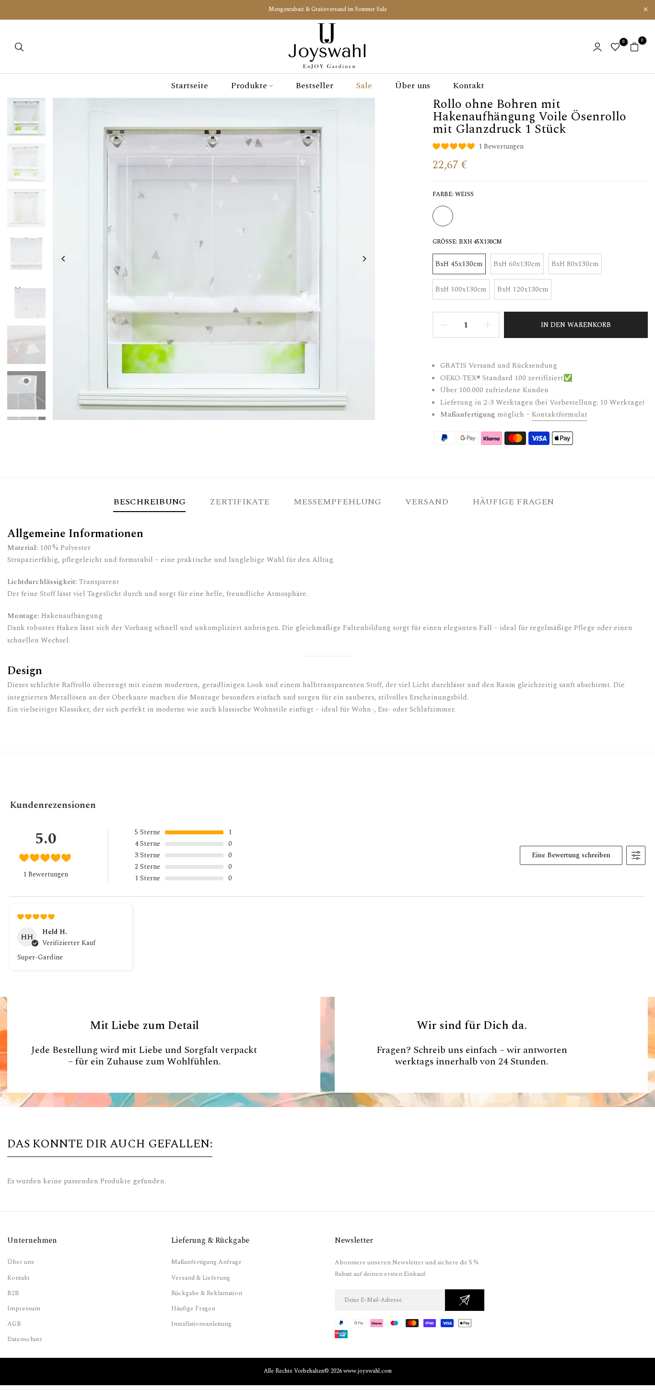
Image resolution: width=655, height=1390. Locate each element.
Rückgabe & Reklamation (206, 1293)
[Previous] (71, 258)
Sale (364, 85)
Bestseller (314, 85)
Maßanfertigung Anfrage (206, 1262)
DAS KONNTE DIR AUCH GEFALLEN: (109, 1144)
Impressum (23, 1308)
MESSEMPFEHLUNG (337, 501)
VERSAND (426, 501)
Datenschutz (24, 1339)
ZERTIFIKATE (239, 501)
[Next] (357, 258)
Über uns (412, 85)
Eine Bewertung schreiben (571, 855)
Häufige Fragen (193, 1308)
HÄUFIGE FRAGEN (513, 501)
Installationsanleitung (201, 1324)
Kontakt (468, 85)
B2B (13, 1293)
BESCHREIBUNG (149, 501)
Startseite (189, 85)
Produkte (249, 85)
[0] (615, 47)
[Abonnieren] (464, 1300)
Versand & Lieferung (200, 1278)
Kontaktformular (559, 414)
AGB (14, 1324)
